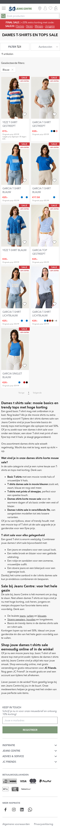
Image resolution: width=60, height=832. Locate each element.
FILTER (12, 46)
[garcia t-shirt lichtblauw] (15, 287)
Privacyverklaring (43, 824)
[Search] (3, 16)
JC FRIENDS (9, 761)
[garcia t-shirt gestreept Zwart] (54, 131)
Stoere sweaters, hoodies (21, 619)
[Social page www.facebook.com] (5, 809)
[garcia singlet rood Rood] (24, 382)
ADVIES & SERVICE (13, 756)
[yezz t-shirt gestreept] (15, 98)
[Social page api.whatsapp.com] (30, 809)
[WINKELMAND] (56, 8)
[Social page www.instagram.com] (14, 809)
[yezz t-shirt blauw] (15, 226)
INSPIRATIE (8, 745)
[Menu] (3, 8)
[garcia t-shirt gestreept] (45, 98)
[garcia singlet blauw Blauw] (19, 382)
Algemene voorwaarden (16, 824)
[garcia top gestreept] (45, 226)
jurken (30, 615)
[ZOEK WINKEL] (40, 8)
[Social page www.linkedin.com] (22, 809)
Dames (20, 26)
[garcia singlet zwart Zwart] (27, 382)
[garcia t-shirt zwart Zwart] (47, 320)
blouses (42, 615)
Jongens (50, 26)
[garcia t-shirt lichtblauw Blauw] (27, 197)
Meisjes (39, 26)
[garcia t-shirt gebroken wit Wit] (24, 197)
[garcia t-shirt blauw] (15, 164)
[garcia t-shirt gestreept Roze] (56, 131)
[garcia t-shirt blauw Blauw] (22, 197)
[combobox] (45, 47)
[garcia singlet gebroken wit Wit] (22, 382)
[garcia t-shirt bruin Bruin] (52, 320)
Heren (29, 26)
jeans (23, 615)
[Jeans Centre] (20, 8)
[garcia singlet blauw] (15, 349)
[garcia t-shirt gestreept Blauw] (51, 131)
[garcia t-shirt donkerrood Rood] (50, 320)
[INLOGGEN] (45, 8)
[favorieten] (50, 8)
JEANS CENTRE (11, 750)
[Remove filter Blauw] (11, 69)
